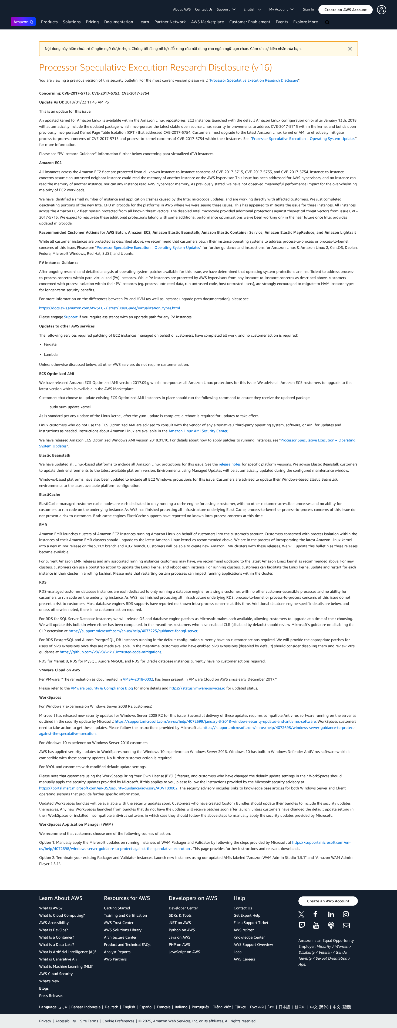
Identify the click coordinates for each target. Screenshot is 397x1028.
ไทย (271, 1006)
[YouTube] (320, 925)
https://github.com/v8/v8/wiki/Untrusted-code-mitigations (110, 651)
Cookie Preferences (118, 1021)
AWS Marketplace (207, 21)
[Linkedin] (335, 915)
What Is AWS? (50, 908)
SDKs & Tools (180, 915)
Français (163, 1006)
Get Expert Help (247, 915)
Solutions (71, 21)
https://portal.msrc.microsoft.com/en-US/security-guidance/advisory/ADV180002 (108, 788)
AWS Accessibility (54, 922)
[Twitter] (305, 915)
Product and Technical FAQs (127, 944)
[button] (345, 9)
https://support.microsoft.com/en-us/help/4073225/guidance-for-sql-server (133, 630)
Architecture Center (120, 937)
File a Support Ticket (251, 922)
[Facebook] (320, 915)
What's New (49, 981)
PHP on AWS (179, 944)
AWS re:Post (244, 929)
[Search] (328, 23)
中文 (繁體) (342, 1006)
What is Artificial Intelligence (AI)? (67, 951)
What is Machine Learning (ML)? (66, 966)
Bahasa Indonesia (85, 1006)
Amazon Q (23, 21)
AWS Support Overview (253, 944)
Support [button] (224, 9)
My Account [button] (279, 9)
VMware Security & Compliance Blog (102, 688)
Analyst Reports (117, 951)
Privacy (45, 1021)
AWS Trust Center (118, 922)
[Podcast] (335, 925)
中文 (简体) (319, 1006)
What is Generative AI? (58, 959)
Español (146, 1006)
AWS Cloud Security (56, 973)
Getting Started (117, 908)
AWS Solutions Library (123, 929)
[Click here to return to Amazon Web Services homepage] (19, 9)
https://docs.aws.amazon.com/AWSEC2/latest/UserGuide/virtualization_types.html (109, 308)
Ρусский (257, 1006)
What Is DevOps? (53, 929)
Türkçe (240, 1006)
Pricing (92, 21)
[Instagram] (350, 915)
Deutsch (111, 1006)
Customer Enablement (249, 21)
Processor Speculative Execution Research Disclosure (254, 80)
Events (282, 21)
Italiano (181, 1006)
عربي (62, 1006)
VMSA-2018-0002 (138, 679)
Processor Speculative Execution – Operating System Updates (303, 138)
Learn (144, 21)
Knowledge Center (249, 937)
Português (200, 1006)
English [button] (251, 9)
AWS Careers (244, 959)
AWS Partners (115, 959)
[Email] (350, 925)
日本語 (284, 1006)
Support (71, 316)
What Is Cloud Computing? (62, 915)
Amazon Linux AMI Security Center (198, 430)
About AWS (182, 9)
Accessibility (65, 1021)
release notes (230, 464)
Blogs (44, 988)
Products (49, 21)
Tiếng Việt (222, 1006)
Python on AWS (182, 929)
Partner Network (170, 21)
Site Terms (89, 1021)
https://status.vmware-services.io (197, 688)
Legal (238, 951)
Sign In (308, 9)
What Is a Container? (56, 937)
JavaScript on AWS (184, 951)
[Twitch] (305, 925)
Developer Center (183, 908)
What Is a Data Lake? (56, 944)
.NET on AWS (180, 922)
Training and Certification (125, 915)
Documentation (118, 21)
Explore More (305, 21)
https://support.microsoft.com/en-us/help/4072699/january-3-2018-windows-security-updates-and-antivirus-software (215, 721)
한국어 (300, 1006)
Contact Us (204, 9)
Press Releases (51, 995)
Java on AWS (179, 937)
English (129, 1006)
